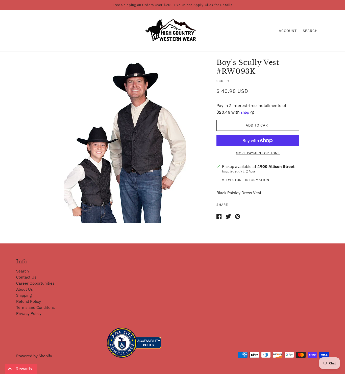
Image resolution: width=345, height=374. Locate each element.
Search (310, 31)
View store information (245, 180)
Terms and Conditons (35, 307)
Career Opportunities (35, 283)
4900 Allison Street (275, 166)
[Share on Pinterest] (237, 215)
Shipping (24, 295)
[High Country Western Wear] (172, 30)
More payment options (258, 153)
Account (288, 31)
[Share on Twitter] (228, 215)
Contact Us (26, 277)
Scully (223, 81)
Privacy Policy (28, 313)
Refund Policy (28, 301)
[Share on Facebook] (218, 215)
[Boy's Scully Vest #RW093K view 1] (125, 142)
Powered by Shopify (34, 355)
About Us (24, 289)
